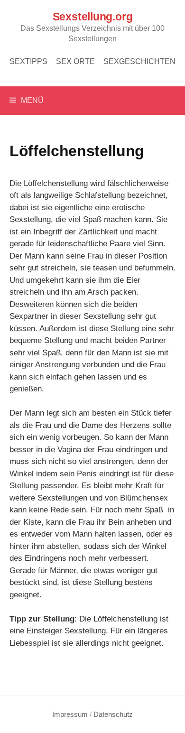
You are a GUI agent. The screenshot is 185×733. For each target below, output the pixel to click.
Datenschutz (113, 714)
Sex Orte (75, 61)
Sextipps (28, 61)
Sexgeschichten (139, 61)
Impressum (70, 714)
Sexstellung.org (93, 17)
